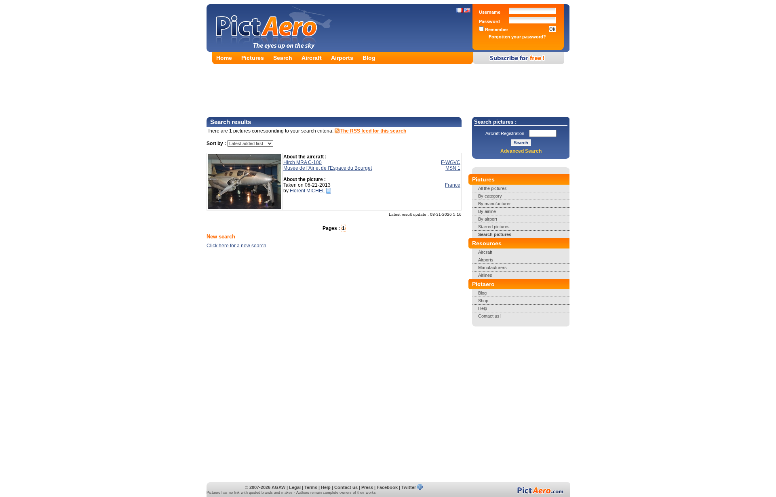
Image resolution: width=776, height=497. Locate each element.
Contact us (346, 487)
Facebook (387, 487)
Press (367, 487)
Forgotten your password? (517, 36)
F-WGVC (450, 162)
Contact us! (489, 316)
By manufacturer (494, 203)
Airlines (485, 275)
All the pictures (492, 188)
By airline (487, 211)
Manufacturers (492, 267)
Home (224, 58)
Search (282, 58)
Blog (369, 58)
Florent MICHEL (307, 191)
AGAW (278, 487)
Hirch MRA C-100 (302, 162)
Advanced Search (521, 151)
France (452, 185)
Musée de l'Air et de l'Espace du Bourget (327, 168)
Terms (310, 487)
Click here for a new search (236, 245)
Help (482, 308)
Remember (496, 29)
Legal (295, 487)
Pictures (252, 58)
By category (490, 196)
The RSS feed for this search (373, 131)
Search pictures (494, 234)
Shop (483, 300)
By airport (487, 219)
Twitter (408, 487)
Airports (342, 58)
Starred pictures (494, 226)
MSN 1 (452, 168)
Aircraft (312, 58)
